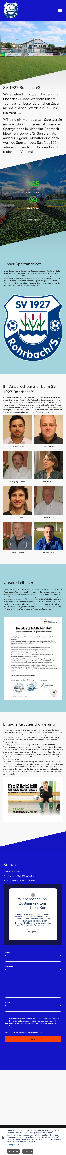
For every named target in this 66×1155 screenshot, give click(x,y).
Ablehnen (28, 1151)
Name (7, 952)
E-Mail (7, 1002)
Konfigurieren (13, 1145)
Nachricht (9, 966)
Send (33, 1039)
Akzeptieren (33, 932)
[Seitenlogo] (11, 10)
